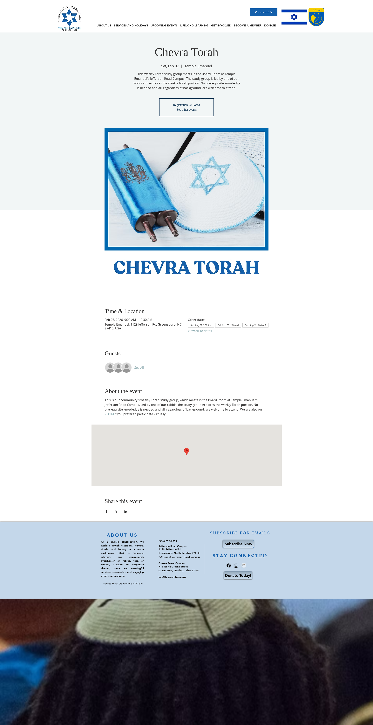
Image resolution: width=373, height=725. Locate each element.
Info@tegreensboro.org (172, 576)
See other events (187, 109)
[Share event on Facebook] (106, 511)
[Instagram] (236, 565)
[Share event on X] (116, 511)
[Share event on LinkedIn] (125, 511)
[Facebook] (228, 565)
